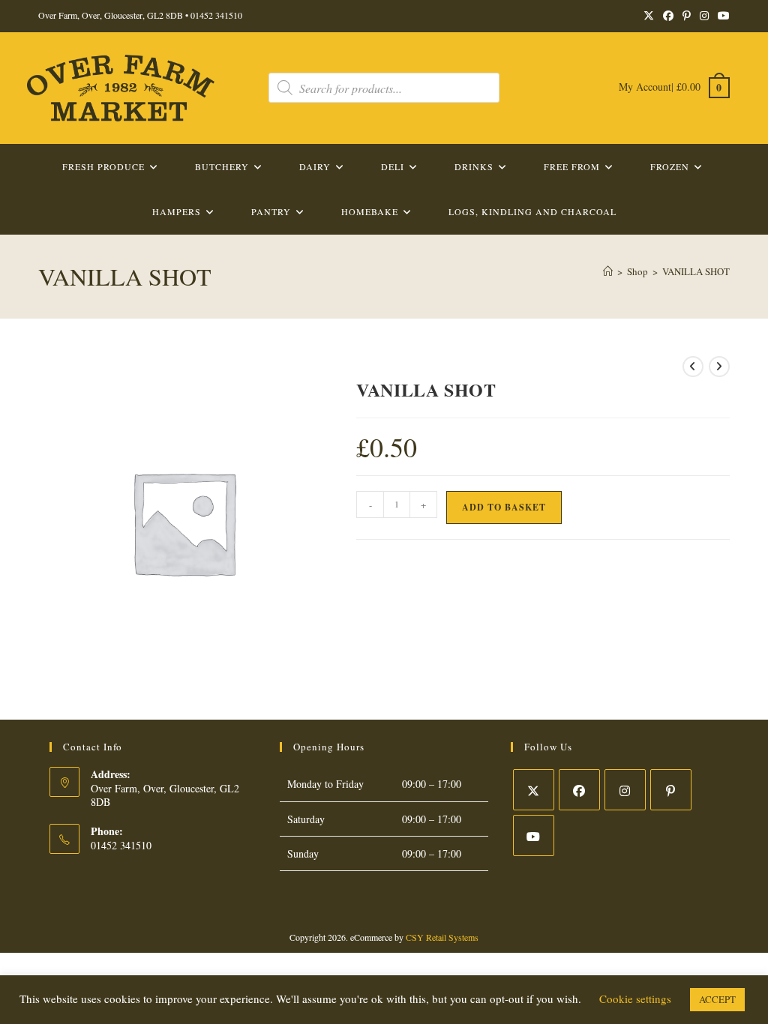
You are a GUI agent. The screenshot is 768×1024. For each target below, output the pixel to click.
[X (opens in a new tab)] (648, 15)
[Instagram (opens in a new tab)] (704, 15)
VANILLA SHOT (696, 271)
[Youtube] (533, 835)
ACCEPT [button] (717, 999)
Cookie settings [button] (635, 998)
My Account (645, 86)
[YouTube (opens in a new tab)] (721, 15)
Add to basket (504, 507)
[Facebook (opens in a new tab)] (668, 15)
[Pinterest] (671, 789)
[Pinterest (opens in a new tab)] (686, 15)
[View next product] (719, 366)
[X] (533, 789)
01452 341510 (216, 15)
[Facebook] (579, 789)
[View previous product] (693, 366)
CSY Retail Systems (442, 937)
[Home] (608, 271)
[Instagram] (625, 789)
